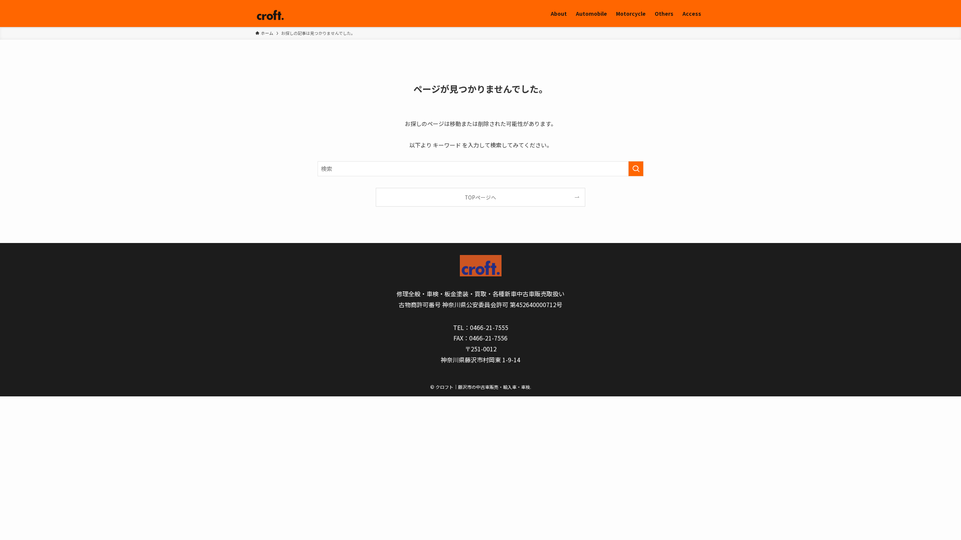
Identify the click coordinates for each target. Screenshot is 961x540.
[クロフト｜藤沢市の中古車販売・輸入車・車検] (270, 13)
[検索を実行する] (635, 168)
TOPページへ (480, 197)
